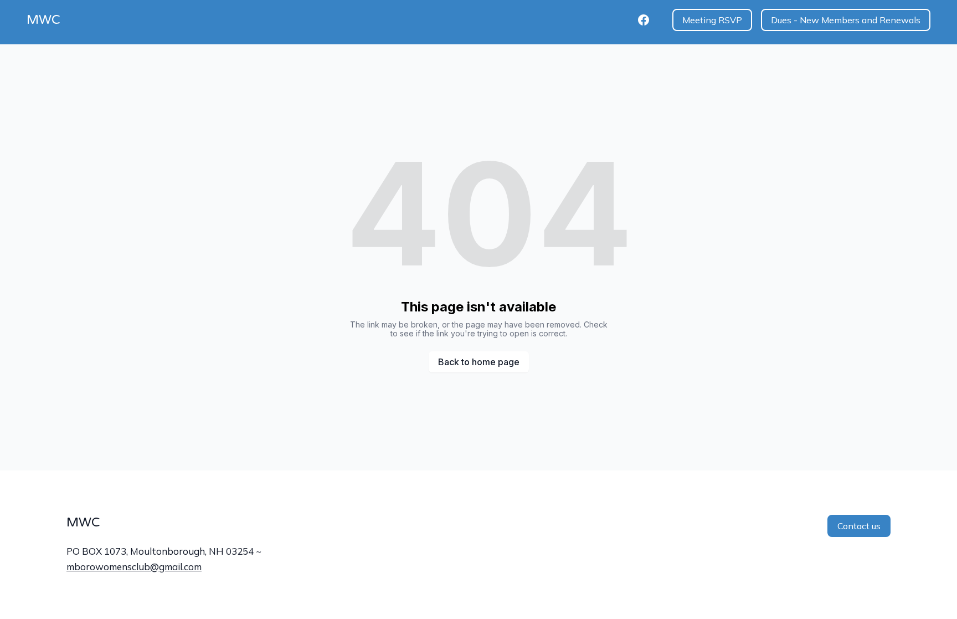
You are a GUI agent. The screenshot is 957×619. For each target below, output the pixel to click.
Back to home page (478, 361)
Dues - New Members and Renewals (845, 19)
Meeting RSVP (712, 19)
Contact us (859, 525)
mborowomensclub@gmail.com (134, 566)
